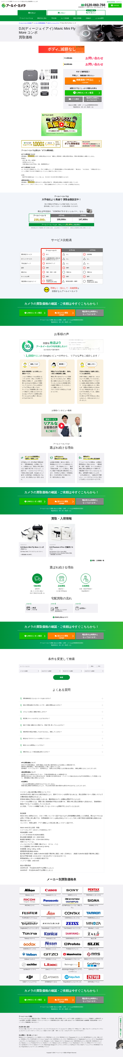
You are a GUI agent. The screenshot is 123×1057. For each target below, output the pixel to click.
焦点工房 (88, 1041)
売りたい (32, 13)
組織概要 (86, 1020)
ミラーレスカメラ (37, 1028)
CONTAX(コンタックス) (59, 1039)
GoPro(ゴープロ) (74, 1044)
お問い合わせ (68, 1020)
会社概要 (28, 1020)
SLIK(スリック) (47, 1043)
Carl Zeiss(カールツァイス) (36, 1041)
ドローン (33, 1030)
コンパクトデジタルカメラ (50, 1028)
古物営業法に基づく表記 (56, 1020)
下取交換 (53, 18)
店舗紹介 (88, 18)
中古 (99, 666)
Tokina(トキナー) (59, 1041)
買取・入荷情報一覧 (98, 560)
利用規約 (34, 1020)
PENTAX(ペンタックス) (52, 1037)
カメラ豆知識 (65, 18)
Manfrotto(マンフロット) (79, 1043)
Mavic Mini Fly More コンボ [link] (68, 23)
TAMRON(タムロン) (72, 1039)
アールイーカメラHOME (25, 23)
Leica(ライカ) (48, 1039)
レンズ (27, 1030)
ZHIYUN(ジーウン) (43, 1046)
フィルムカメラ (63, 1028)
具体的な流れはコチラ (61, 617)
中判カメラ (78, 1028)
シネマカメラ (94, 1028)
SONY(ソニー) (41, 1037)
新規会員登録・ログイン (114, 1)
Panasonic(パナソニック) (76, 1037)
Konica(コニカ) (69, 1041)
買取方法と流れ (42, 18)
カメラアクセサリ (78, 1030)
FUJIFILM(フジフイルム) (37, 1039)
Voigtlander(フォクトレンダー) (87, 1039)
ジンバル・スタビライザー (66, 1030)
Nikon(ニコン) (22, 1037)
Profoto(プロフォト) (36, 1043)
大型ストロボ (46, 1030)
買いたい (61, 13)
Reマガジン (35, 1022)
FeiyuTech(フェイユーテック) (29, 1046)
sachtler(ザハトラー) (27, 1044)
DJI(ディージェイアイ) (53, 23)
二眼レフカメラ (86, 1028)
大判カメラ (71, 1028)
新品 (92, 666)
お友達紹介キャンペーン (81, 1018)
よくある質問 (99, 18)
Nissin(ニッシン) (26, 1043)
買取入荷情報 (77, 18)
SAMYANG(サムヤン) (79, 1041)
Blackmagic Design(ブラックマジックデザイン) (56, 1044)
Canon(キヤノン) (31, 1037)
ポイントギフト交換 (68, 1018)
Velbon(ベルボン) (57, 1043)
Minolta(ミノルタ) (49, 1041)
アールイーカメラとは (26, 18)
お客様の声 (98, 1018)
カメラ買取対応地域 (78, 1020)
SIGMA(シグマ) (25, 1039)
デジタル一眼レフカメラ (25, 1028)
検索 (61, 677)
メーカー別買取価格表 (39, 23)
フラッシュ (39, 1030)
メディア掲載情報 (26, 1022)
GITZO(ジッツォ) (67, 1043)
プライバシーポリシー (43, 1020)
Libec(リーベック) (38, 1044)
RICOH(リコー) (64, 1037)
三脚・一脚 (54, 1030)
